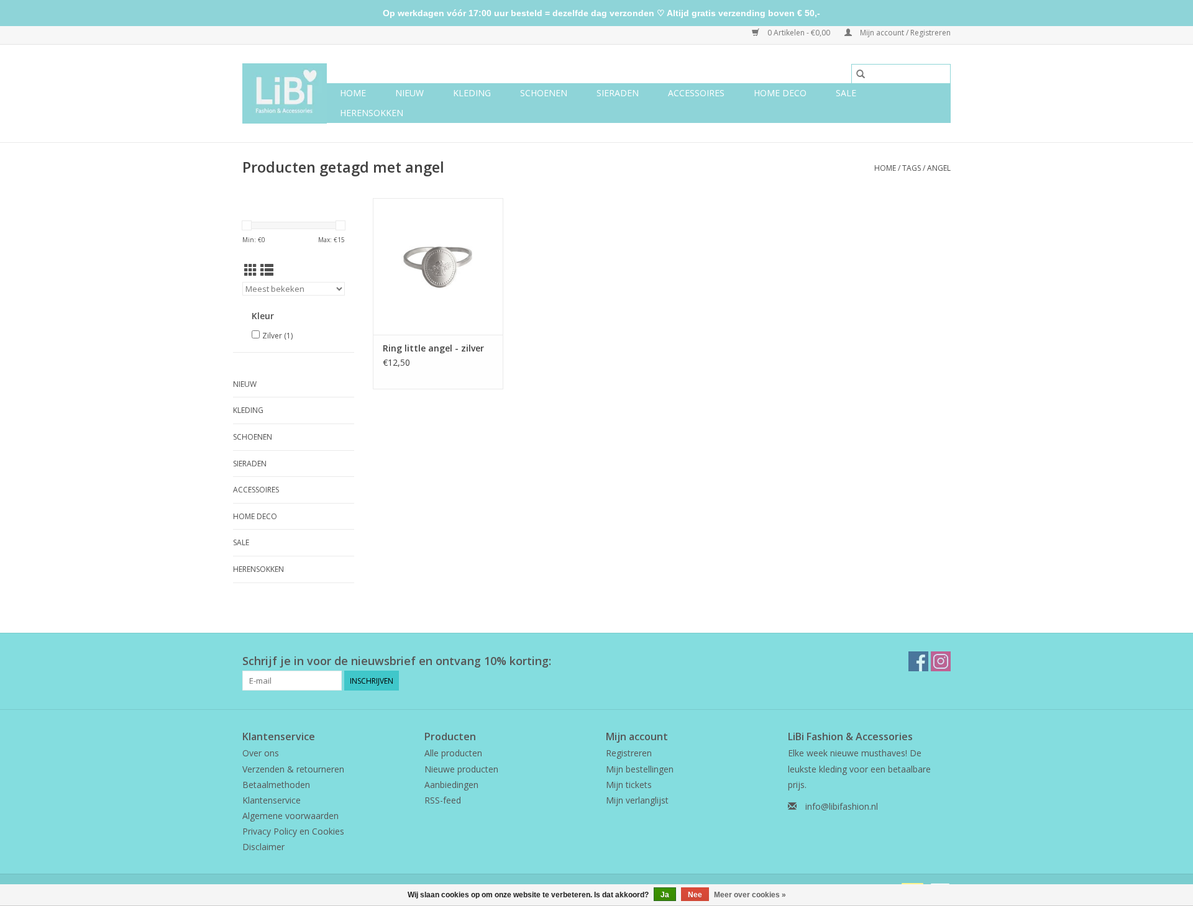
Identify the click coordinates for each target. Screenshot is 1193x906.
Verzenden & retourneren (293, 769)
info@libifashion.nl (841, 806)
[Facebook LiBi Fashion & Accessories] (918, 661)
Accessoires (696, 93)
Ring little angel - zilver (433, 348)
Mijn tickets (629, 784)
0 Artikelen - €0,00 (799, 32)
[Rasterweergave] (250, 270)
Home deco (780, 93)
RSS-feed (442, 800)
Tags (911, 168)
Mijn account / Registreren (904, 32)
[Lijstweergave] (266, 270)
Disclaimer (263, 847)
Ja (664, 894)
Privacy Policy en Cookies (293, 831)
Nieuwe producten (461, 769)
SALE (846, 93)
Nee (695, 894)
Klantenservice (271, 800)
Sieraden (617, 93)
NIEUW (409, 93)
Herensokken (371, 113)
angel (939, 168)
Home (353, 93)
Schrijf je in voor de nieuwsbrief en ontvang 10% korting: (396, 661)
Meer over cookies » (750, 894)
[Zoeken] (860, 74)
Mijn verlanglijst (637, 800)
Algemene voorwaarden (290, 816)
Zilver (277, 335)
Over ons (260, 753)
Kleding (472, 93)
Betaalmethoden (276, 784)
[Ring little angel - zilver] (438, 266)
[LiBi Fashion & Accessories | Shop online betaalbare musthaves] (284, 93)
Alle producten (453, 753)
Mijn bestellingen (640, 769)
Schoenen (543, 93)
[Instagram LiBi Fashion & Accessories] (941, 661)
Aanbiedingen (451, 784)
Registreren (629, 753)
